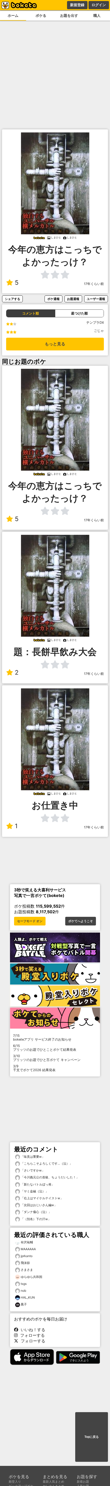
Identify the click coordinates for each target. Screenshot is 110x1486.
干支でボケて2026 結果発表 (34, 1068)
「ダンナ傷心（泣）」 (35, 1212)
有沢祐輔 (27, 1242)
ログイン (99, 5)
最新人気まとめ (53, 1481)
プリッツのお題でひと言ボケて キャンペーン (47, 1058)
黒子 (24, 1304)
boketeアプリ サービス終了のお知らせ (42, 1037)
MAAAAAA (28, 1249)
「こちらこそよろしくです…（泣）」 (46, 1163)
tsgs (24, 1284)
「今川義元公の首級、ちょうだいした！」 (49, 1177)
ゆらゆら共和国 (31, 1277)
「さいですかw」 (32, 1170)
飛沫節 (25, 1263)
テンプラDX (95, 322)
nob (23, 1290)
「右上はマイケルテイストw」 (41, 1198)
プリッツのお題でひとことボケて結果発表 (44, 1048)
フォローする (31, 1335)
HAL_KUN (28, 1297)
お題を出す (69, 15)
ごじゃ (99, 331)
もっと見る (55, 344)
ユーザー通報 (96, 299)
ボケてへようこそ (80, 921)
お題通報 (73, 299)
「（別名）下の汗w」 (35, 1219)
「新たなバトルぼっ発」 (37, 1184)
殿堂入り (15, 1481)
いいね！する (31, 1329)
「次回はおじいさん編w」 (38, 1205)
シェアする (12, 299)
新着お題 (83, 1481)
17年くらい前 (94, 284)
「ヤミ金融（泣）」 (34, 1191)
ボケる (41, 15)
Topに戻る (91, 1437)
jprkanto (26, 1256)
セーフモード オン (29, 921)
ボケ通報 (53, 299)
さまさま (27, 1270)
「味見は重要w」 (32, 1156)
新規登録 (77, 5)
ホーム (13, 15)
